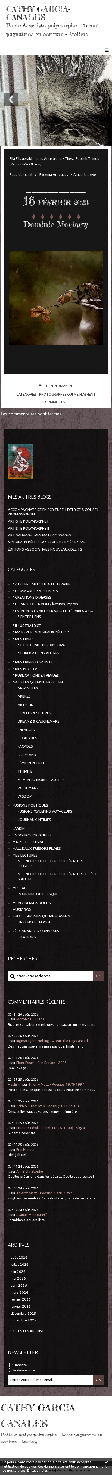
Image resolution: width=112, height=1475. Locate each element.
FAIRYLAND (27, 755)
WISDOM (25, 796)
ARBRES (24, 696)
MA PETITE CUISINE (28, 842)
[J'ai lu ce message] (106, 1462)
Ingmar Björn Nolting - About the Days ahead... (53, 1041)
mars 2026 (19, 1292)
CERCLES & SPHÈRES (34, 713)
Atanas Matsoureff (31, 1215)
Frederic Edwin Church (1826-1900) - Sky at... (52, 1128)
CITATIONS (27, 937)
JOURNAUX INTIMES (34, 820)
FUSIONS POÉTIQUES (30, 805)
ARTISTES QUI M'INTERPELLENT (39, 682)
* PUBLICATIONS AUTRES (39, 653)
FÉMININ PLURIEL (31, 763)
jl (9, 1019)
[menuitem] (56, 161)
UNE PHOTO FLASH (34, 922)
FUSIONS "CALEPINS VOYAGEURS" (46, 811)
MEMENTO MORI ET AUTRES (41, 780)
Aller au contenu (19, 4)
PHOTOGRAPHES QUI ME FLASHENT (67, 394)
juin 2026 (18, 1272)
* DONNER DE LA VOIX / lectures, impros (45, 604)
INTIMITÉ (25, 771)
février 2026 (21, 1299)
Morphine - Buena (30, 1019)
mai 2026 (18, 1278)
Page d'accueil (21, 175)
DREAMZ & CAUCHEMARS (39, 721)
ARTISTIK (25, 705)
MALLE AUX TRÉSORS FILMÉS (37, 848)
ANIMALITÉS (28, 688)
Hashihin (14, 1084)
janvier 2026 (21, 1306)
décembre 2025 (23, 1313)
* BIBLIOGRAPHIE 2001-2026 (41, 645)
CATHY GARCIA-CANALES (38, 13)
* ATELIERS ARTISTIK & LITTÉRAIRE (41, 584)
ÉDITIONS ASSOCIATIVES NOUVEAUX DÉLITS (45, 549)
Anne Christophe (29, 1171)
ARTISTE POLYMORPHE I (28, 521)
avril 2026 (19, 1285)
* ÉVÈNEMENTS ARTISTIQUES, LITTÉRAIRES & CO (53, 611)
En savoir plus (37, 1470)
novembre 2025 (23, 1320)
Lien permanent (59, 386)
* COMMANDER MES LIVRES (35, 591)
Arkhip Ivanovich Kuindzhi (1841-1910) (47, 1106)
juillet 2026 (20, 1264)
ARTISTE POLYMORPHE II (28, 528)
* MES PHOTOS (25, 669)
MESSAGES (22, 888)
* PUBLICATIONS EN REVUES (36, 675)
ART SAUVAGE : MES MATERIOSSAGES (39, 535)
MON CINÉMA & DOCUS (32, 903)
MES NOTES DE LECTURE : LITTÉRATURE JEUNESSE (51, 863)
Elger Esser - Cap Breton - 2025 (41, 1063)
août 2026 (19, 1257)
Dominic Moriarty (56, 224)
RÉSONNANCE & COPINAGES (36, 931)
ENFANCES (26, 730)
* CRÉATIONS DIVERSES (32, 597)
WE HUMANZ (28, 788)
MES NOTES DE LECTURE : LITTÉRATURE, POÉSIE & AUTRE (57, 876)
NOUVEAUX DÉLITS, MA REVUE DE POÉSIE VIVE (46, 542)
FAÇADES (25, 746)
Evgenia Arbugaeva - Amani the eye (67, 175)
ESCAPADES (27, 738)
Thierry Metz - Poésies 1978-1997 (56, 1084)
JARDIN (19, 829)
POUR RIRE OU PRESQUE (38, 894)
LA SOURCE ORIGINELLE (32, 835)
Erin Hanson (25, 1150)
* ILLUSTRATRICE (27, 626)
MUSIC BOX (22, 910)
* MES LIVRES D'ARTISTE (33, 662)
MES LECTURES (25, 855)
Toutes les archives (27, 1331)
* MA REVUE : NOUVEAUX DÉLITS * (41, 632)
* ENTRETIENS (29, 617)
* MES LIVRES (24, 639)
